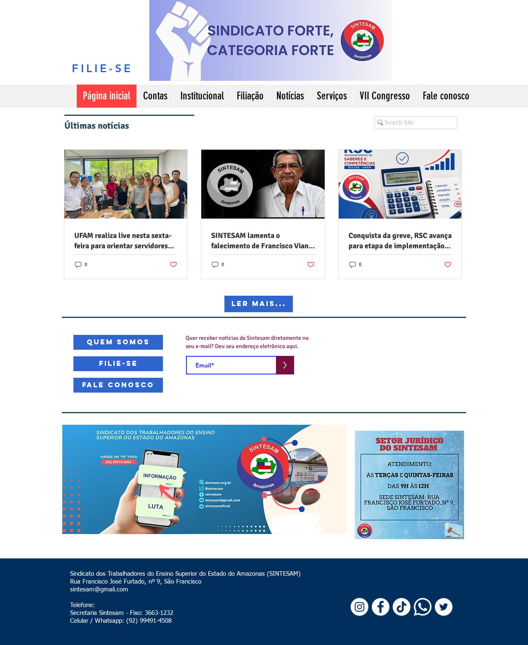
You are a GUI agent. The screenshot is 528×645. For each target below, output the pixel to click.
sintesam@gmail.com (99, 589)
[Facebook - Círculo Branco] (380, 607)
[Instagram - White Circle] (359, 607)
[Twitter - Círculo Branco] (444, 607)
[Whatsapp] (422, 607)
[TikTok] (401, 607)
